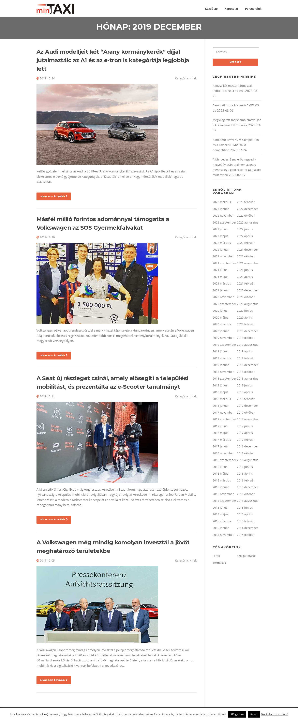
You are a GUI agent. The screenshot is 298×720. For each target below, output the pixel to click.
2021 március (222, 283)
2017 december (247, 406)
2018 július (220, 385)
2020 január (221, 331)
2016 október (246, 453)
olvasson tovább (52, 196)
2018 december (247, 365)
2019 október (246, 338)
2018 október (246, 372)
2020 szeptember (224, 304)
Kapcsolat (231, 9)
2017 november (223, 412)
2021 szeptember (224, 263)
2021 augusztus (247, 263)
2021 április (245, 277)
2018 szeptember (224, 378)
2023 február (246, 202)
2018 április (245, 392)
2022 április (245, 236)
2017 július (220, 426)
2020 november (223, 297)
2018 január (221, 406)
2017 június (245, 426)
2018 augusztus (247, 378)
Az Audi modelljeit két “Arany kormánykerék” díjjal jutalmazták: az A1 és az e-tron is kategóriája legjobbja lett (112, 60)
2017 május (220, 433)
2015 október (246, 494)
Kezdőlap (211, 9)
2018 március (222, 399)
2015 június (245, 507)
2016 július (220, 467)
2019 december (247, 331)
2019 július (220, 351)
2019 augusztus (247, 345)
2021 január (221, 290)
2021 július (220, 270)
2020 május (220, 317)
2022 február (246, 243)
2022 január (221, 249)
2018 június (245, 385)
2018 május (220, 392)
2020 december (247, 290)
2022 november (223, 215)
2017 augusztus (247, 419)
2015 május (220, 514)
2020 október (246, 297)
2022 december (247, 209)
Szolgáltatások (246, 556)
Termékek (219, 563)
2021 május (220, 277)
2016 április (245, 473)
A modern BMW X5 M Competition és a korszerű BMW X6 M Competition (236, 145)
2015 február (246, 521)
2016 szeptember (224, 460)
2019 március (222, 358)
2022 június (245, 229)
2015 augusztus (247, 501)
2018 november (223, 372)
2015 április (245, 514)
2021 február (246, 283)
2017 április (245, 433)
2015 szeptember (224, 501)
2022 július (220, 229)
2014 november (223, 535)
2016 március (222, 480)
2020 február (246, 324)
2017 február (246, 440)
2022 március (222, 243)
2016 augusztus (247, 460)
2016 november (223, 453)
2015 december (247, 487)
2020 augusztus (247, 304)
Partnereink (253, 9)
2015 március (222, 521)
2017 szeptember (224, 419)
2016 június (245, 467)
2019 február (246, 358)
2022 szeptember (224, 222)
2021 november (223, 256)
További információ (274, 714)
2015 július (220, 507)
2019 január (221, 365)
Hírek (193, 78)
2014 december (247, 528)
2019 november (223, 338)
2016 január (221, 487)
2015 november (223, 494)
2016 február (246, 480)
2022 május (220, 236)
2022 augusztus (247, 222)
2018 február (246, 399)
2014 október (246, 535)
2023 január (221, 209)
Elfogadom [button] (237, 714)
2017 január (221, 446)
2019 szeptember (224, 345)
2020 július (220, 310)
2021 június (245, 270)
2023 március (222, 202)
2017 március (222, 440)
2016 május (220, 473)
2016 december (247, 446)
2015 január (221, 528)
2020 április (245, 317)
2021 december (247, 249)
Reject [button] (254, 714)
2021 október (246, 256)
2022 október (246, 215)
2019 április (245, 351)
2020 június (245, 310)
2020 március (222, 324)
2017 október (246, 412)
